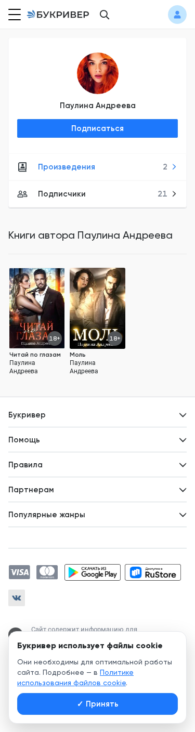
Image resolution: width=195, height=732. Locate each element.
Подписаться (97, 128)
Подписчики (102, 194)
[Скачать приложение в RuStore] (153, 572)
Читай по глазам (35, 354)
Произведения (102, 167)
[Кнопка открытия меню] (14, 14)
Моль (78, 354)
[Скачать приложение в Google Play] (92, 572)
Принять (98, 704)
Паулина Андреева (98, 105)
